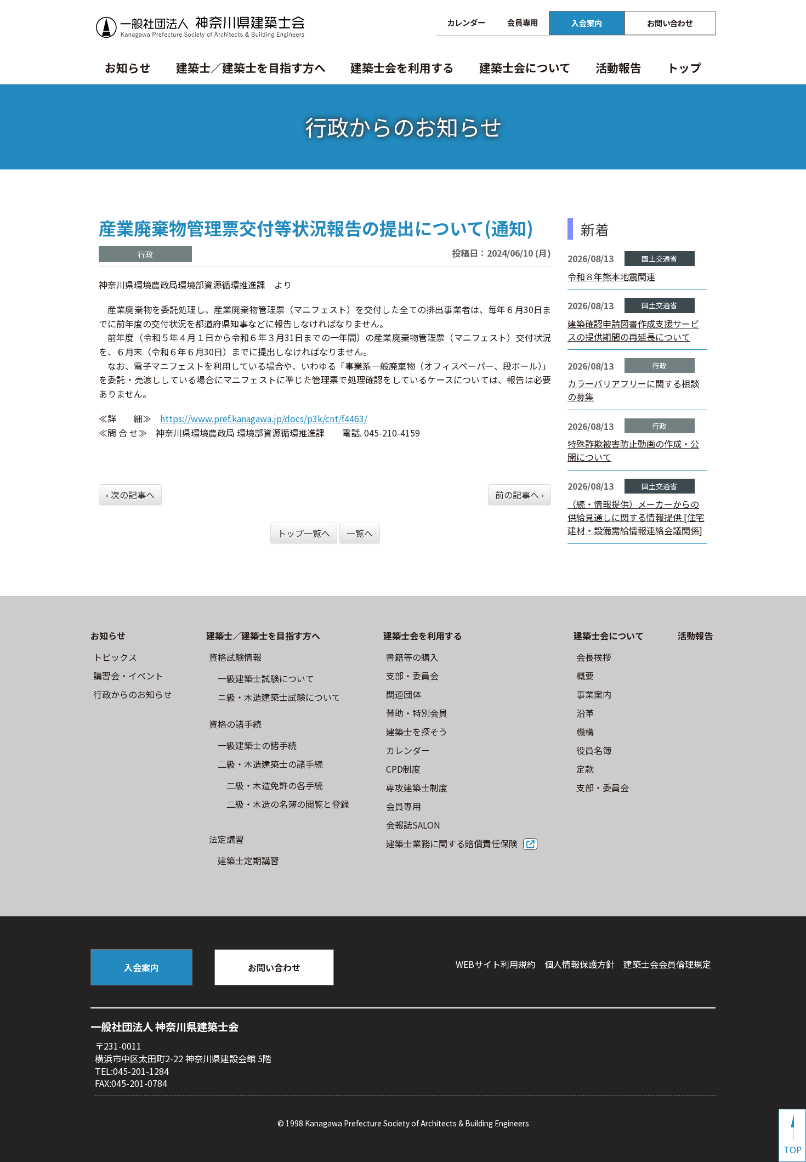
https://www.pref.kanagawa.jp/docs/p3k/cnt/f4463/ (263, 418)
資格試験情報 (235, 657)
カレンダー (466, 22)
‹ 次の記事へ (130, 494)
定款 (585, 768)
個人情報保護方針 (579, 964)
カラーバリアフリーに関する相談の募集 (633, 390)
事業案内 (593, 694)
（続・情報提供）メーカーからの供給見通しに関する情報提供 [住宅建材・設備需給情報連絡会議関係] (636, 517)
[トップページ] (200, 27)
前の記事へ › (519, 494)
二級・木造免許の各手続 (274, 785)
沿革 (585, 712)
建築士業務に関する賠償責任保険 (452, 843)
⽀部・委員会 (412, 675)
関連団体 (403, 694)
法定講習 (226, 839)
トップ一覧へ (303, 533)
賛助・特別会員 (416, 712)
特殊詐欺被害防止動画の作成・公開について (633, 450)
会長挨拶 (593, 657)
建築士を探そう (416, 731)
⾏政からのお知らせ (132, 694)
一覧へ (360, 533)
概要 (585, 675)
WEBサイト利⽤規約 (496, 964)
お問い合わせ (670, 23)
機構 (585, 731)
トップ (684, 67)
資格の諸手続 (235, 723)
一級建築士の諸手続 (257, 745)
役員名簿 (593, 750)
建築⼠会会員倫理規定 (667, 964)
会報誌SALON (413, 824)
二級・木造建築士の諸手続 (270, 763)
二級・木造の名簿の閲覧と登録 (287, 803)
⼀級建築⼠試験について (266, 678)
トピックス (115, 657)
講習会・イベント (128, 675)
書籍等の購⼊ (412, 657)
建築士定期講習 (248, 860)
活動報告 (618, 67)
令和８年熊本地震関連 (611, 276)
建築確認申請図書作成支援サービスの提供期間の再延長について (633, 330)
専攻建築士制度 (416, 787)
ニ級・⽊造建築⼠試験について (279, 697)
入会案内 (586, 23)
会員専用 (522, 22)
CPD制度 (403, 768)
